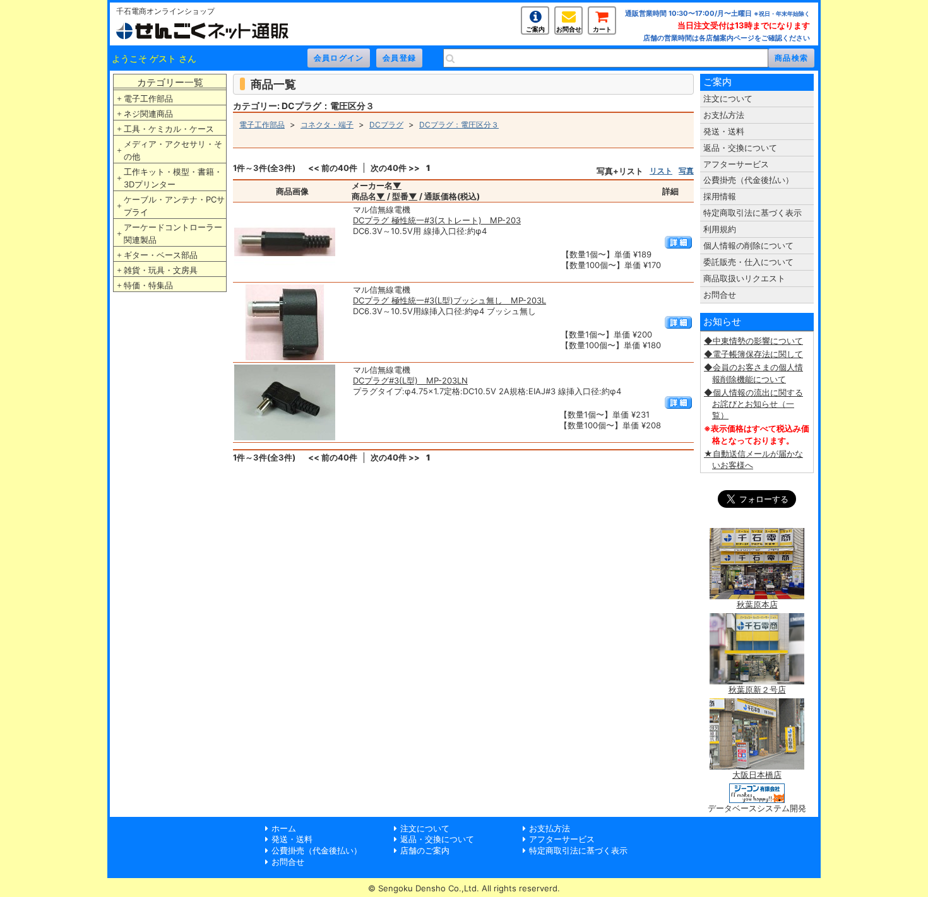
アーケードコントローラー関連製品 (173, 233)
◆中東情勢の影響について (753, 341)
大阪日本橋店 (757, 775)
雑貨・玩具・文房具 (161, 270)
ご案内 (535, 29)
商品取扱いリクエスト (744, 278)
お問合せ (568, 29)
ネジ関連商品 (148, 113)
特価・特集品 (148, 285)
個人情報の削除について (748, 245)
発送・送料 (723, 131)
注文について (728, 98)
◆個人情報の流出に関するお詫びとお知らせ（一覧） (753, 403)
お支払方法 (723, 115)
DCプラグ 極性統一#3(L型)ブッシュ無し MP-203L (449, 300)
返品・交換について (740, 148)
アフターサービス (736, 164)
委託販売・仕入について (748, 262)
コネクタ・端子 (327, 124)
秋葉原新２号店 (757, 689)
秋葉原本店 (757, 604)
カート (602, 29)
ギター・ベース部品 (161, 255)
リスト (661, 170)
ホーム (283, 828)
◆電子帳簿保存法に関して (753, 354)
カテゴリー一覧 (170, 82)
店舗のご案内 (424, 850)
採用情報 (719, 196)
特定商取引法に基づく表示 (752, 213)
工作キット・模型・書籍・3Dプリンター (173, 178)
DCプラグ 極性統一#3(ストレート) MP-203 (437, 220)
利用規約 (719, 229)
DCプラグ (386, 124)
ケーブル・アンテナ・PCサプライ (174, 205)
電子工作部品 (148, 98)
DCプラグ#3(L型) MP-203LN (410, 380)
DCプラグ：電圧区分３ (459, 124)
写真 (686, 170)
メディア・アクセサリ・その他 (173, 150)
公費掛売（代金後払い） (748, 180)
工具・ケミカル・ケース (169, 129)
